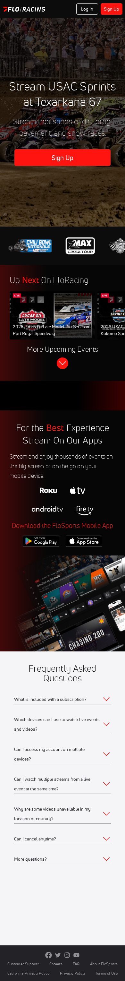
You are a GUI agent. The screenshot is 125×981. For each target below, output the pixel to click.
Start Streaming (52, 321)
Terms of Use (106, 973)
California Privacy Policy (28, 973)
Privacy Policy (72, 973)
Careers (56, 963)
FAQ (76, 963)
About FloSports (104, 963)
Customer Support (23, 963)
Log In (87, 9)
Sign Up (112, 9)
